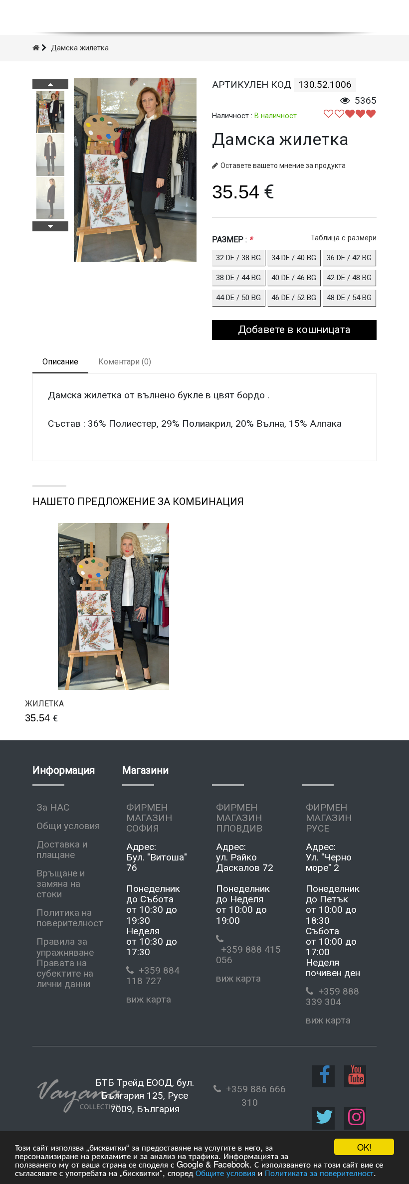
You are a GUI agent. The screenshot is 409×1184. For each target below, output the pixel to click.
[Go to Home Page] (35, 47)
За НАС (52, 807)
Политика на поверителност (69, 918)
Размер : (232, 239)
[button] (50, 84)
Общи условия (68, 826)
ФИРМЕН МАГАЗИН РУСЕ (329, 818)
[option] (50, 112)
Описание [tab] (60, 361)
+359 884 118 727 (153, 976)
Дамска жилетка (80, 47)
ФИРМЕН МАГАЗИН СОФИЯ (149, 818)
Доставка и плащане (61, 849)
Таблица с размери (344, 237)
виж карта (148, 999)
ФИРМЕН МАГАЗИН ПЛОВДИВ (239, 818)
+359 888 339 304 (332, 997)
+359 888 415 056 (248, 955)
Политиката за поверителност (319, 1172)
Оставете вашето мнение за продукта (283, 165)
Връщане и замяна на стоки (60, 883)
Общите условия (225, 1172)
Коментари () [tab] (124, 361)
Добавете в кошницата (294, 330)
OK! (364, 1147)
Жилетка (44, 703)
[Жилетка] (113, 606)
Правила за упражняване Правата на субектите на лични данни (65, 962)
